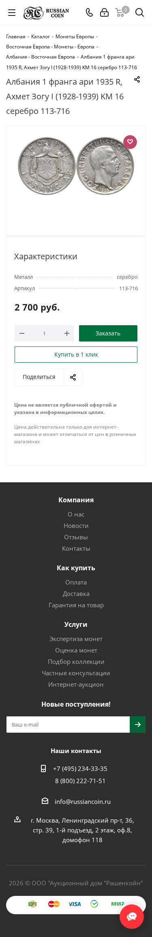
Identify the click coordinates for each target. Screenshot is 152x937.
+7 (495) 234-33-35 (80, 768)
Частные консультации (76, 673)
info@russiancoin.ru (83, 801)
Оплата (76, 582)
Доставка (76, 593)
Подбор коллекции (76, 661)
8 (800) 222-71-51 (80, 781)
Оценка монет (76, 650)
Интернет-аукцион (76, 684)
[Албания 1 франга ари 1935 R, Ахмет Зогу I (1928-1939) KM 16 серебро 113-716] (76, 177)
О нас (76, 514)
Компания (76, 499)
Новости (76, 525)
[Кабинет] (104, 13)
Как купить (76, 567)
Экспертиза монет (76, 639)
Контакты (76, 548)
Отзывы (76, 537)
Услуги (76, 624)
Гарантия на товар (76, 605)
